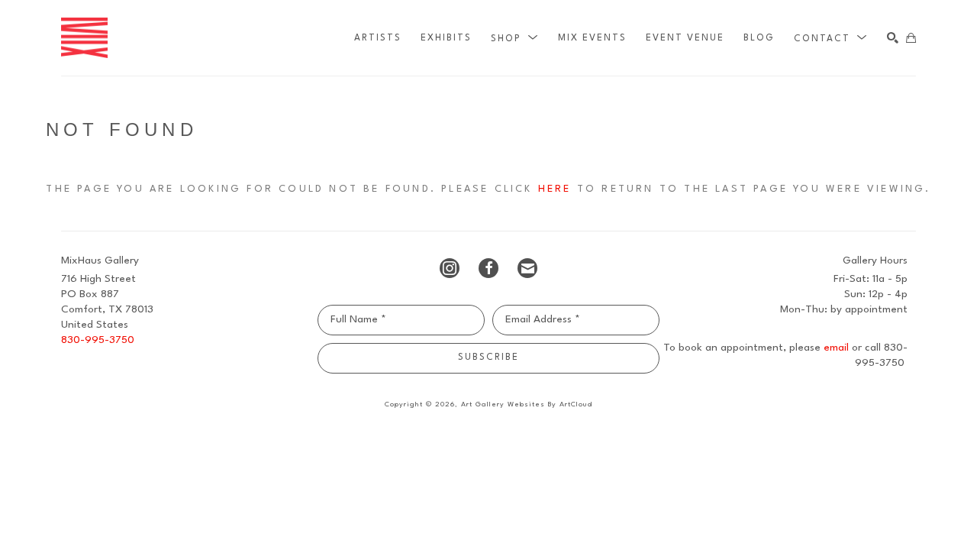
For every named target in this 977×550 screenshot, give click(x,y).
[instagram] (449, 268)
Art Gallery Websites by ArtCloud (526, 404)
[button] (515, 38)
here (555, 189)
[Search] (892, 38)
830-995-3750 (97, 340)
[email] (527, 268)
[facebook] (488, 268)
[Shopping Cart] (911, 38)
